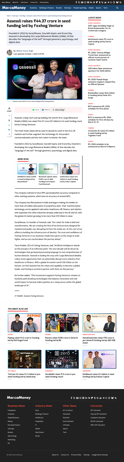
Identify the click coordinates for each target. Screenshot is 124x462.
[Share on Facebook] (9, 116)
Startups (15, 16)
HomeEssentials (89, 334)
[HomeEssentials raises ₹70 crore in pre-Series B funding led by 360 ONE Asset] (99, 322)
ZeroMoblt (49, 371)
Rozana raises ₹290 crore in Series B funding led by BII (61, 339)
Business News (16, 405)
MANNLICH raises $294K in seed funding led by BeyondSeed (27, 179)
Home (9, 16)
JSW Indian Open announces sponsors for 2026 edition (100, 69)
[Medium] (94, 2)
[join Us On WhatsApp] (35, 110)
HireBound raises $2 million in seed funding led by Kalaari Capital (98, 375)
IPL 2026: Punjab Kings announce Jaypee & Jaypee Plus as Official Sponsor (101, 81)
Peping (10, 334)
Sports (90, 103)
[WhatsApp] (111, 2)
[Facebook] (76, 2)
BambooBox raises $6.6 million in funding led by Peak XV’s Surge (101, 95)
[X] (79, 2)
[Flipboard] (97, 2)
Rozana (48, 334)
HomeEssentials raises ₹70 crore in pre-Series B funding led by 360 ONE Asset (99, 340)
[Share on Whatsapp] (9, 125)
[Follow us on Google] (45, 110)
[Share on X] (9, 120)
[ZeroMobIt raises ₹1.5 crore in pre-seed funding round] (62, 359)
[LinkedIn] (91, 2)
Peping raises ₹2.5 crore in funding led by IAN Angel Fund (23, 339)
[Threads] (114, 2)
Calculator (97, 405)
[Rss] (120, 2)
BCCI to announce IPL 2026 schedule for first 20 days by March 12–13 (100, 119)
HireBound (86, 371)
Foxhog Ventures (37, 296)
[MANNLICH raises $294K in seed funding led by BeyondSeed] (27, 169)
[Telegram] (108, 2)
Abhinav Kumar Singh (24, 51)
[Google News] (82, 2)
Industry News (43, 405)
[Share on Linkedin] (9, 129)
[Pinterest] (88, 2)
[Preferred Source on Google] (58, 110)
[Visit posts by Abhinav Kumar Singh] (10, 52)
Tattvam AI (12, 371)
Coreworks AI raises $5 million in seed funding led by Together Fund (101, 133)
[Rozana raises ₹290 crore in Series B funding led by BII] (62, 322)
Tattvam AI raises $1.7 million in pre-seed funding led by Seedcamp (24, 375)
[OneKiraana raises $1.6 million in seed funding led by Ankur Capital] (69, 169)
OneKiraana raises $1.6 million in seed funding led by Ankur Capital (69, 179)
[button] (117, 8)
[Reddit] (105, 2)
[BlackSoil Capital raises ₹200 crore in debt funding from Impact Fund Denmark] (48, 169)
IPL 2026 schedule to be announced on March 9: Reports (101, 145)
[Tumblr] (100, 2)
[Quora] (102, 2)
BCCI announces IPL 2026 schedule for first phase (99, 107)
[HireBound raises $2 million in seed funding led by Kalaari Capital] (99, 359)
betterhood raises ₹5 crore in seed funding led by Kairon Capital (100, 41)
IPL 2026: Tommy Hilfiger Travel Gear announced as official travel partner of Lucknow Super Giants (99, 56)
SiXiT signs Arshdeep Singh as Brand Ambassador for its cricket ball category (101, 28)
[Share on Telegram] (9, 134)
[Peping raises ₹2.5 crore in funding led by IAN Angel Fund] (24, 322)
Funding (22, 16)
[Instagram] (85, 2)
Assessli (27, 296)
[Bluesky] (117, 2)
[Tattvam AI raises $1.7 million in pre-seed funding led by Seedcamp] (24, 359)
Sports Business (94, 23)
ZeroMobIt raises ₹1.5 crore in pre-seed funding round (60, 375)
